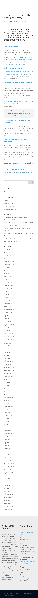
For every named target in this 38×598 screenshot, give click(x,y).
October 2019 (8, 343)
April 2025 (7, 258)
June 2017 (7, 421)
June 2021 (7, 319)
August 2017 (8, 415)
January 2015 (8, 497)
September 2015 (9, 473)
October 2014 (8, 506)
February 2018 (8, 397)
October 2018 (8, 373)
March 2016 (7, 455)
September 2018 (9, 376)
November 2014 (9, 503)
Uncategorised (8, 203)
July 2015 (7, 479)
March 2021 (7, 322)
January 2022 (8, 307)
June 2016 (7, 446)
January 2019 (8, 364)
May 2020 (7, 331)
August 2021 (8, 313)
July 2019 (7, 346)
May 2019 (7, 352)
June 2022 (7, 295)
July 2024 (7, 267)
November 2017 (9, 406)
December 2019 (9, 337)
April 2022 (7, 301)
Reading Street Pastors (11, 101)
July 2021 (7, 316)
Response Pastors (9, 197)
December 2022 (9, 282)
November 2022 (9, 285)
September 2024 (9, 264)
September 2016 (9, 440)
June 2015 (7, 482)
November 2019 (9, 340)
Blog (5, 191)
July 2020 (7, 328)
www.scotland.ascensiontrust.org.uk (27, 562)
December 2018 (9, 367)
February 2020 (8, 334)
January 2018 (8, 400)
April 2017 (7, 428)
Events (6, 194)
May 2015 (7, 485)
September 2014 (9, 509)
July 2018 (7, 382)
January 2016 (8, 461)
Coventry (8, 169)
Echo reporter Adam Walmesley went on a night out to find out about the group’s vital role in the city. (18, 62)
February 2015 (8, 494)
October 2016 (8, 437)
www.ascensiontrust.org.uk (28, 533)
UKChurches (25, 593)
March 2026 (7, 252)
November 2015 (9, 467)
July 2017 (7, 418)
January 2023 (8, 279)
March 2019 (7, 358)
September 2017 (9, 412)
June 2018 (7, 385)
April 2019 (7, 355)
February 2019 (8, 361)
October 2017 (8, 409)
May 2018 (7, 388)
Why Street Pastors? (10, 209)
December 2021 (9, 310)
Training (6, 200)
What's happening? (20, 21)
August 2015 (8, 476)
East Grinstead (19, 169)
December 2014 (9, 500)
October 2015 (8, 470)
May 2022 (7, 298)
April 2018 (7, 391)
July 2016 (7, 443)
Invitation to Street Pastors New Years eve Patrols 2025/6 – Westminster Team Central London (18, 228)
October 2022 (8, 288)
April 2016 (7, 452)
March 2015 (7, 491)
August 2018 (8, 379)
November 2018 (9, 370)
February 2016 (8, 458)
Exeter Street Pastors (11, 47)
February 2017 (8, 431)
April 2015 (7, 488)
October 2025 (8, 255)
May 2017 (7, 424)
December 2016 (9, 433)
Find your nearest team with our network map (18, 173)
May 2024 (7, 270)
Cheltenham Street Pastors (13, 68)
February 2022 (8, 304)
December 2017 (9, 403)
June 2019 (7, 349)
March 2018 (7, 394)
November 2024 (9, 261)
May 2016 (7, 449)
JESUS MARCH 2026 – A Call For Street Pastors (18, 223)
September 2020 (9, 325)
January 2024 (8, 273)
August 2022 (8, 291)
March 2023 (7, 276)
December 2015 (9, 464)
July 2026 (7, 249)
